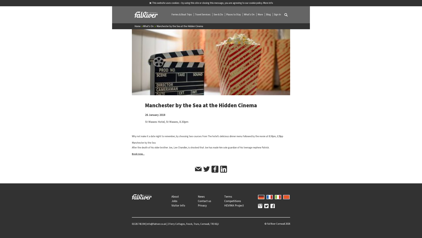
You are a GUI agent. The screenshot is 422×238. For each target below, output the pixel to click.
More (260, 14)
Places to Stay (233, 14)
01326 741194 (138, 224)
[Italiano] (278, 196)
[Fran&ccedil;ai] (269, 196)
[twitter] (206, 169)
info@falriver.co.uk (156, 224)
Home (138, 26)
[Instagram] (260, 206)
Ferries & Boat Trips (181, 14)
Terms (228, 197)
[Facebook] (273, 206)
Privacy (202, 205)
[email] (198, 169)
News (201, 197)
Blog (268, 14)
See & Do (219, 14)
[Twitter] (266, 206)
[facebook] (214, 169)
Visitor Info (178, 205)
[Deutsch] (261, 196)
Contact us (204, 201)
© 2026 (277, 223)
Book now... (138, 154)
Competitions (232, 201)
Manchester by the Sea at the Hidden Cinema (180, 26)
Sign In (277, 14)
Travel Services (203, 14)
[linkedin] (223, 169)
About (175, 197)
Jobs (174, 201)
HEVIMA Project (234, 205)
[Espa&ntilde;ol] (286, 196)
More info (268, 3)
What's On (249, 14)
